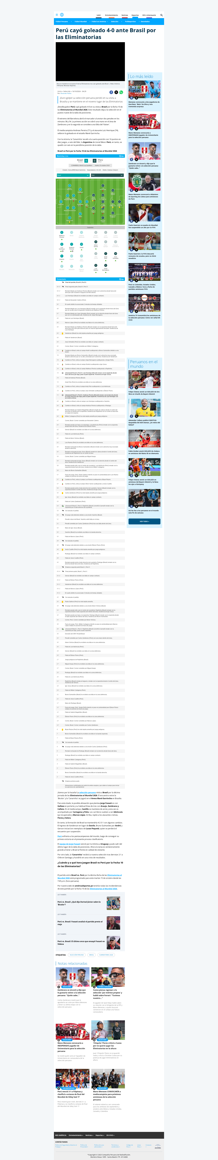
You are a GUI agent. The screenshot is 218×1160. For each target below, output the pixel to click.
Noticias (125, 15)
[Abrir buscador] (162, 15)
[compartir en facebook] (111, 92)
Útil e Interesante (149, 15)
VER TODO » (144, 521)
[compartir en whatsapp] (121, 92)
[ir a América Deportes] (62, 15)
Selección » (67, 91)
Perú (93, 175)
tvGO (99, 15)
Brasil (59, 175)
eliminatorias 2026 (106, 955)
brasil (91, 955)
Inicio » (60, 91)
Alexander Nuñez (66, 93)
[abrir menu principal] (56, 14)
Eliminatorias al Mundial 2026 (103, 888)
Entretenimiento (111, 15)
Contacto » (148, 1146)
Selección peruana (77, 955)
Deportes (135, 15)
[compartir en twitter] (116, 92)
